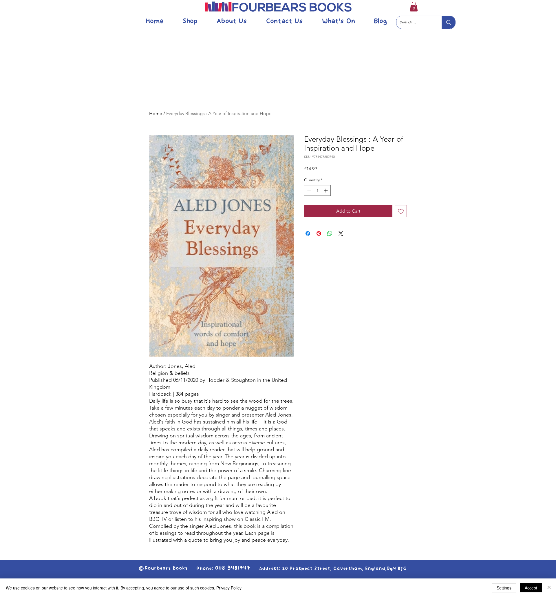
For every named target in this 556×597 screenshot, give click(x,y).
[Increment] (326, 190)
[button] (414, 6)
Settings (504, 588)
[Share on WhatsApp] (329, 233)
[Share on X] (340, 233)
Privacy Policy (229, 588)
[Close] (549, 587)
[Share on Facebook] (307, 233)
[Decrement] (308, 190)
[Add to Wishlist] (401, 211)
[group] (278, 84)
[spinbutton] (317, 190)
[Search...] (448, 22)
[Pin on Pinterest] (318, 233)
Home (155, 113)
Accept (531, 588)
